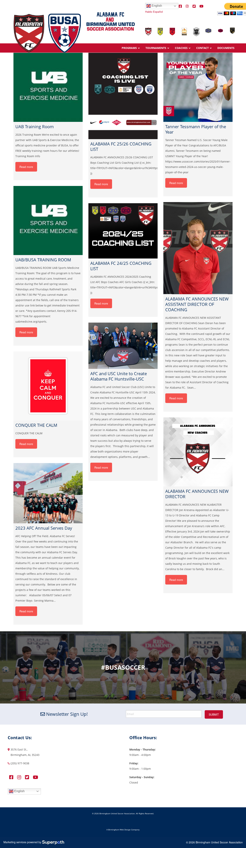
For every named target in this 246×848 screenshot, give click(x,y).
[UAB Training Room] (48, 87)
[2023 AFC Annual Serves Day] (48, 493)
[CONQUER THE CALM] (48, 385)
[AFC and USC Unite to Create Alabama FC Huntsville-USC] (123, 346)
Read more (26, 167)
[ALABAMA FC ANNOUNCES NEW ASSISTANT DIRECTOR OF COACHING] (198, 248)
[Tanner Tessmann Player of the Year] (198, 87)
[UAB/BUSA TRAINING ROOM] (48, 220)
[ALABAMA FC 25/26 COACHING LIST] (123, 96)
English (156, 5)
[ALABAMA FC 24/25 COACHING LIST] (123, 230)
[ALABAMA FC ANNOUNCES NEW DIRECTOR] (198, 451)
